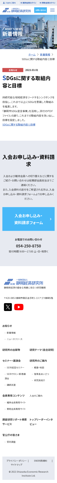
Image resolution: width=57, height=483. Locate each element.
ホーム (32, 54)
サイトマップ (16, 464)
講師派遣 (11, 384)
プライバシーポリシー (16, 460)
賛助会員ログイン (48, 2)
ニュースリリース (14, 339)
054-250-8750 (28, 246)
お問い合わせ (40, 10)
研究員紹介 (39, 380)
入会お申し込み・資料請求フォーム (28, 219)
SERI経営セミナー (15, 367)
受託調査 (11, 441)
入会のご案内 (10, 2)
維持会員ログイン (29, 2)
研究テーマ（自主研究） (42, 350)
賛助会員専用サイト (16, 408)
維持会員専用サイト (16, 402)
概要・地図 (39, 367)
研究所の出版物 (11, 350)
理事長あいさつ (41, 374)
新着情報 (45, 54)
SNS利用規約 (40, 460)
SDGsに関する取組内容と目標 (18, 124)
